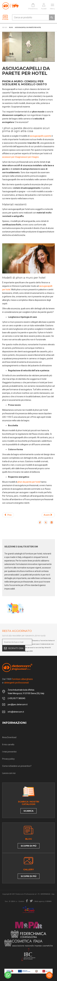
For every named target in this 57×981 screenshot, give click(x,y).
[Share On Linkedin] (51, 522)
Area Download (9, 737)
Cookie (21, 901)
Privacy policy (8, 759)
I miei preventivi (9, 752)
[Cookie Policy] (49, 975)
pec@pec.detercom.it (17, 704)
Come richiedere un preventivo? (16, 766)
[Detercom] (10, 6)
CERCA (52, 17)
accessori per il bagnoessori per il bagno (20, 157)
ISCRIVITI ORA (15, 648)
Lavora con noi (8, 773)
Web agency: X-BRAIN (43, 901)
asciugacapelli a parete (41, 136)
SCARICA (28, 811)
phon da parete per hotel (29, 482)
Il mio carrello (8, 744)
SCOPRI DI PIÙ (28, 845)
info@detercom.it (16, 712)
